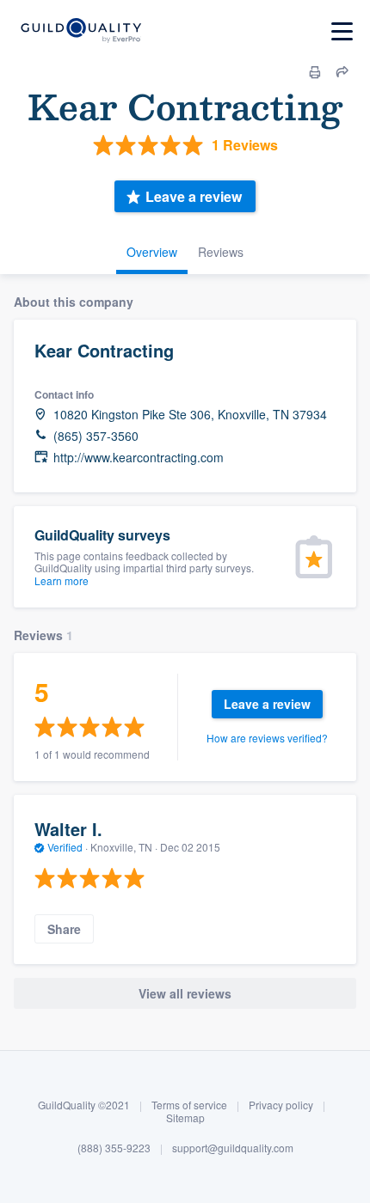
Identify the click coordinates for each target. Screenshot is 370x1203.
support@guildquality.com (232, 1147)
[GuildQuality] (80, 31)
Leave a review (193, 196)
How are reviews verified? (267, 737)
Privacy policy (281, 1104)
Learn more (61, 580)
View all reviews (185, 993)
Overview (151, 251)
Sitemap (185, 1117)
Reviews (221, 251)
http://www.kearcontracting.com (138, 457)
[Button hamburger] (342, 31)
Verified (65, 847)
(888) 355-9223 (114, 1147)
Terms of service (189, 1104)
